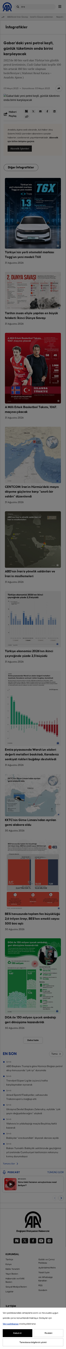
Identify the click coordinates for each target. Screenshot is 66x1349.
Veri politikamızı (11, 1324)
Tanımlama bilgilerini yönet (33, 1342)
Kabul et (17, 1333)
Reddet (48, 1333)
